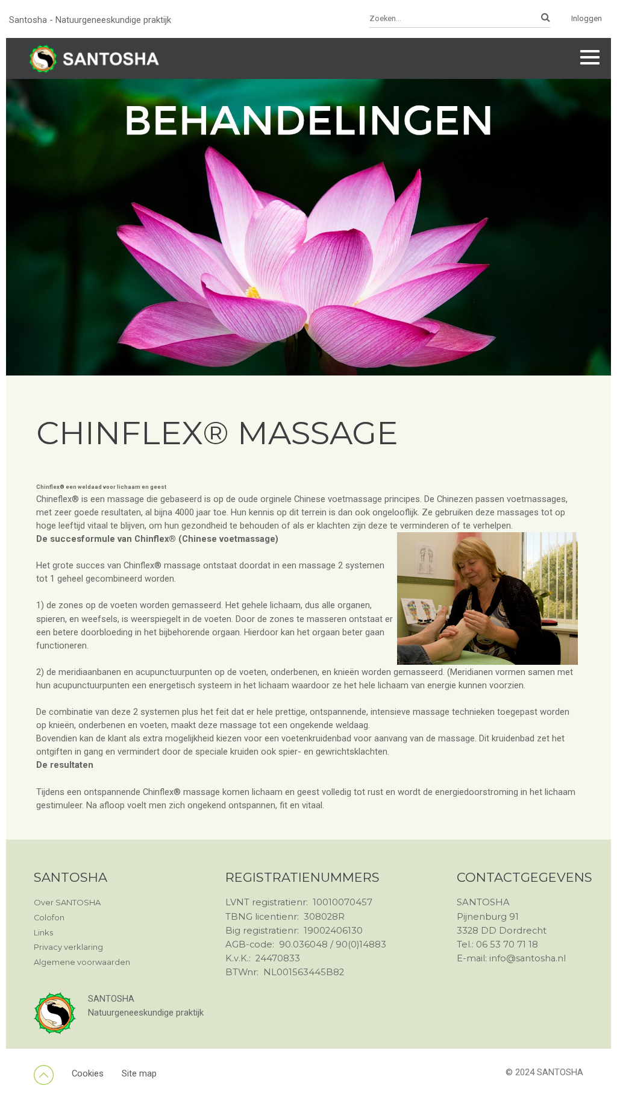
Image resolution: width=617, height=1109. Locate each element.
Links (43, 932)
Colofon (49, 917)
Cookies (88, 1073)
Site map (139, 1073)
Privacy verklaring (68, 947)
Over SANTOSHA (67, 902)
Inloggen (586, 18)
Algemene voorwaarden (82, 962)
